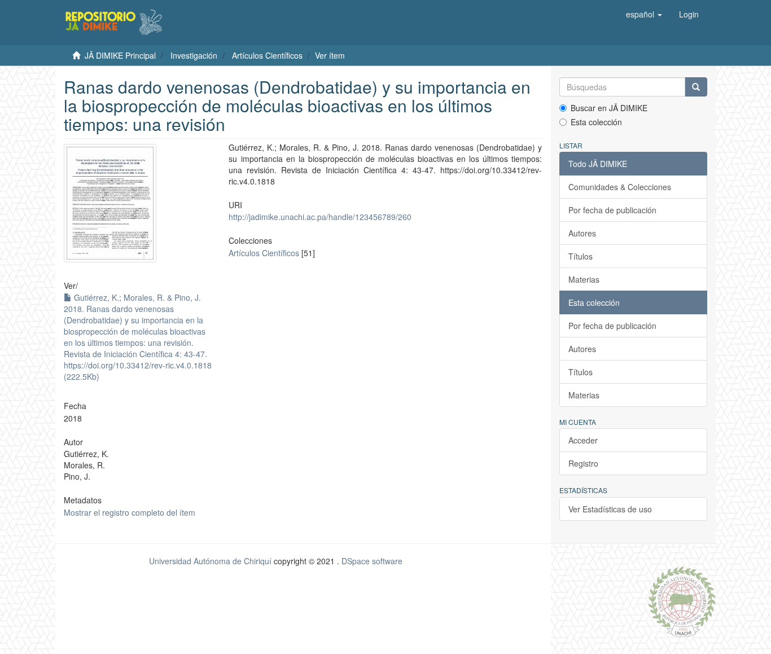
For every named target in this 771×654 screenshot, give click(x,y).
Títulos (580, 256)
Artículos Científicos (267, 55)
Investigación (193, 55)
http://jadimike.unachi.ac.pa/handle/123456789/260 (320, 216)
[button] (644, 14)
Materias (583, 279)
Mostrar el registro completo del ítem (129, 512)
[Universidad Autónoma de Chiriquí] (682, 600)
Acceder (583, 440)
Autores (582, 233)
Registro (583, 463)
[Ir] (696, 86)
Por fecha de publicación (612, 210)
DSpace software (371, 561)
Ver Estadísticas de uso (610, 509)
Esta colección (596, 122)
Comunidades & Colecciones (619, 186)
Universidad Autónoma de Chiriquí (210, 561)
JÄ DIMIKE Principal (120, 55)
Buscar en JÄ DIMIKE (609, 107)
